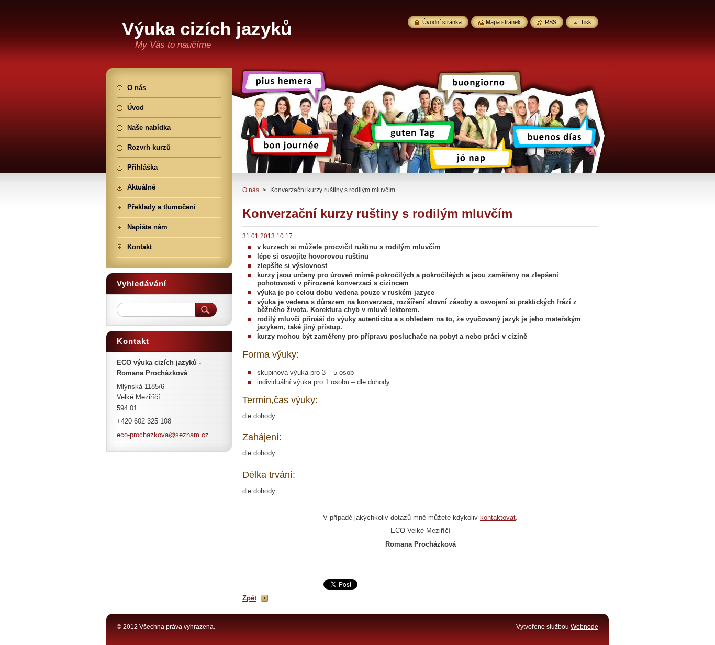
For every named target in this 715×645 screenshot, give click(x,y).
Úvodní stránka (442, 22)
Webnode (584, 627)
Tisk (585, 22)
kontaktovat (498, 517)
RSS (550, 22)
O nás (250, 190)
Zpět (249, 598)
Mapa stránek (503, 22)
